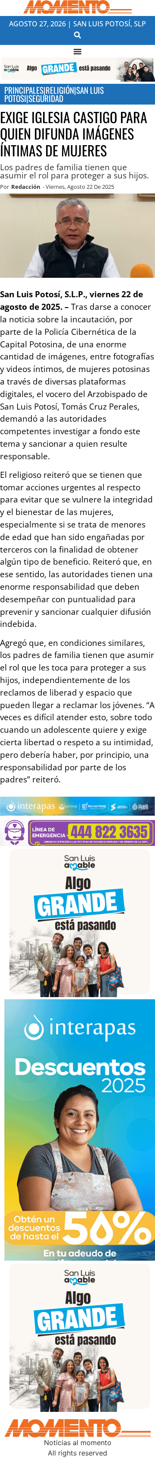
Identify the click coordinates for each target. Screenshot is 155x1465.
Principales (23, 90)
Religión (60, 90)
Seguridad (45, 98)
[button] (77, 35)
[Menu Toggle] (77, 51)
